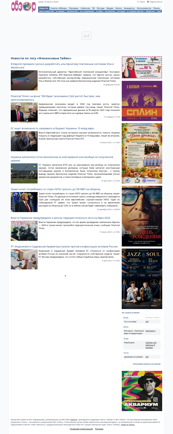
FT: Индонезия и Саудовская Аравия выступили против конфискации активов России (64, 246)
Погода (100, 8)
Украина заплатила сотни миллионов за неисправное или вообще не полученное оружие (62, 158)
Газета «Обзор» (58, 8)
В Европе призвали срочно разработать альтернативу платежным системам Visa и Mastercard (62, 65)
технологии (72, 11)
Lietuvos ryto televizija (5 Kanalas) (151, 345)
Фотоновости (144, 8)
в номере (60, 11)
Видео (110, 8)
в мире (99, 11)
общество (150, 11)
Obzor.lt (74, 419)
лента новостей (46, 11)
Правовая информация (81, 429)
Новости (43, 8)
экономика (110, 11)
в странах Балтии (135, 11)
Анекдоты (129, 8)
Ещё (159, 11)
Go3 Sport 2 (151, 331)
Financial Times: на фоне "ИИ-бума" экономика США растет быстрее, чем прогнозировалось (55, 97)
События (85, 8)
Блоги (119, 8)
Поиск (156, 8)
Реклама (73, 8)
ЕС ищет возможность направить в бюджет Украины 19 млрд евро (52, 128)
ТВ (93, 8)
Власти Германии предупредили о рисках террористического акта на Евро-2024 (60, 218)
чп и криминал (87, 11)
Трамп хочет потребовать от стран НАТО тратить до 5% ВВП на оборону (55, 189)
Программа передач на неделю (147, 364)
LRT (147, 321)
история (121, 11)
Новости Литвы (127, 424)
